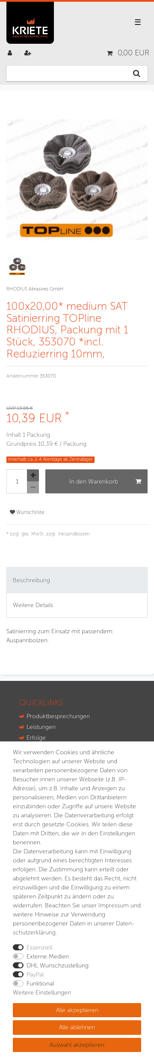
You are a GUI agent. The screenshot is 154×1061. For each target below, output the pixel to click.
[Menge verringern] (33, 487)
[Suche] (137, 73)
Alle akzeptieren (77, 1010)
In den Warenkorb (93, 481)
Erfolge (36, 737)
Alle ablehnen (77, 1027)
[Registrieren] (29, 53)
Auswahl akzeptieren (77, 1045)
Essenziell (39, 947)
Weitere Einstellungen (42, 992)
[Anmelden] (10, 53)
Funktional (40, 983)
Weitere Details (33, 605)
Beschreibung (31, 580)
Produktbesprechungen (58, 716)
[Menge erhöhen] (33, 475)
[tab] (77, 579)
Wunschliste (29, 512)
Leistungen (41, 727)
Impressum (113, 905)
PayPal (35, 974)
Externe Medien (48, 956)
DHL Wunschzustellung (58, 965)
